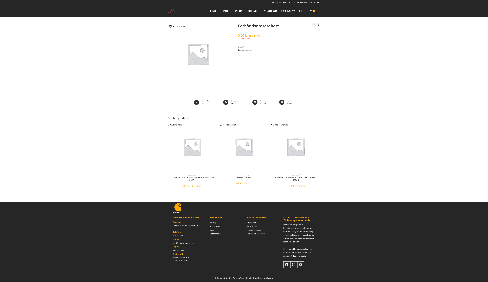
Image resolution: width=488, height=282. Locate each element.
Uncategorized (251, 50)
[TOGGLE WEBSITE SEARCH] (319, 11)
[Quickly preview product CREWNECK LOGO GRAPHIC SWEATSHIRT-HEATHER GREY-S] (319, 126)
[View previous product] (314, 25)
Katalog (275, 2)
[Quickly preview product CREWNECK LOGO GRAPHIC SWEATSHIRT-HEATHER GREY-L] (216, 126)
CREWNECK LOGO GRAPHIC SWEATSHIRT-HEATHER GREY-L (192, 178)
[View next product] (318, 25)
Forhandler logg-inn (299, 2)
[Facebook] (286, 264)
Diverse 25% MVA (244, 177)
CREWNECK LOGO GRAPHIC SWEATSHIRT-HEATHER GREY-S (296, 178)
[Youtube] (300, 264)
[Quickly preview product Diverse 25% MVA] (267, 126)
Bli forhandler (314, 2)
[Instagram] (293, 264)
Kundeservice (284, 2)
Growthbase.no (267, 278)
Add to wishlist (179, 26)
